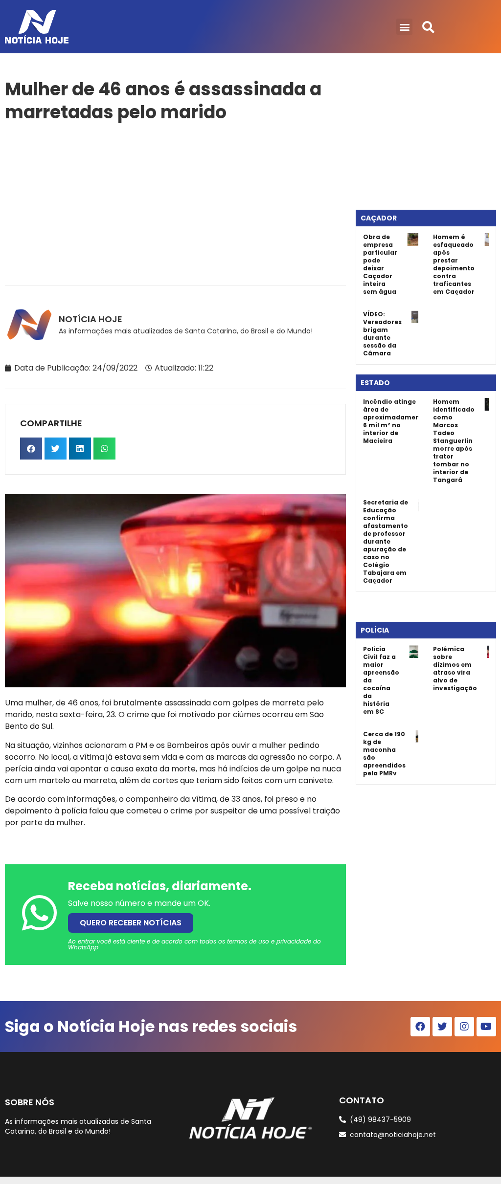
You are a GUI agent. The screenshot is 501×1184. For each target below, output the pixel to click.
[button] (404, 27)
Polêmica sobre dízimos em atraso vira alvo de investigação (455, 668)
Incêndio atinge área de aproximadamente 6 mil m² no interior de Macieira (395, 421)
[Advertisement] (175, 201)
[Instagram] (464, 1026)
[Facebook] (420, 1026)
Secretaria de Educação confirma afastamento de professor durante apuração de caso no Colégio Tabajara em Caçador (385, 541)
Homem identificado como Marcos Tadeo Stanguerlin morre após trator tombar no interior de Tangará (454, 440)
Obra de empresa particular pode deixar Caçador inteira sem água (380, 264)
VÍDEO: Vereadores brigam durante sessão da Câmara (382, 333)
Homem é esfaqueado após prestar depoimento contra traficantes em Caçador (454, 264)
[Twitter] (442, 1026)
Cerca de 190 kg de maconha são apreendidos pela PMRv (384, 753)
